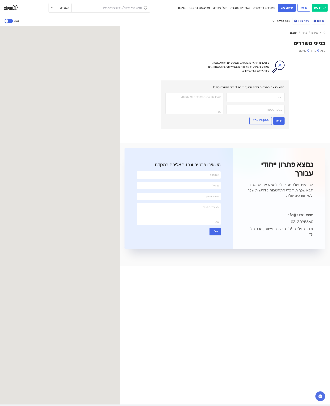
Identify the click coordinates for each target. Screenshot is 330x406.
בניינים (314, 32)
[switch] (9, 21)
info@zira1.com (300, 215)
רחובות (293, 32)
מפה (16, 20)
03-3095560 (302, 222)
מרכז (304, 32)
